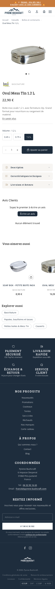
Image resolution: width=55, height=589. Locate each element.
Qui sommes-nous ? (27, 444)
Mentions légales (41, 579)
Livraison (11, 579)
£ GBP (39, 583)
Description (17, 167)
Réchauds (27, 420)
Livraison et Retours (22, 184)
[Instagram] (30, 548)
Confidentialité (24, 579)
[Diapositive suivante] (49, 272)
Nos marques (27, 424)
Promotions (27, 402)
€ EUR (24, 583)
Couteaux (27, 406)
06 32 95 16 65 (30, 485)
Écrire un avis (27, 213)
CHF (32, 583)
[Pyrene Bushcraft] (14, 11)
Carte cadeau (27, 429)
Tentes (27, 411)
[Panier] (44, 12)
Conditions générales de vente (14, 575)
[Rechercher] (29, 12)
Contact (27, 449)
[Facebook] (24, 548)
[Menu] (50, 11)
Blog (27, 453)
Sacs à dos (27, 415)
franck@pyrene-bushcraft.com (31, 488)
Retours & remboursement (42, 575)
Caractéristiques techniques (26, 176)
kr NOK (48, 583)
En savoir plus (9, 118)
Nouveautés (27, 397)
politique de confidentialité (36, 534)
